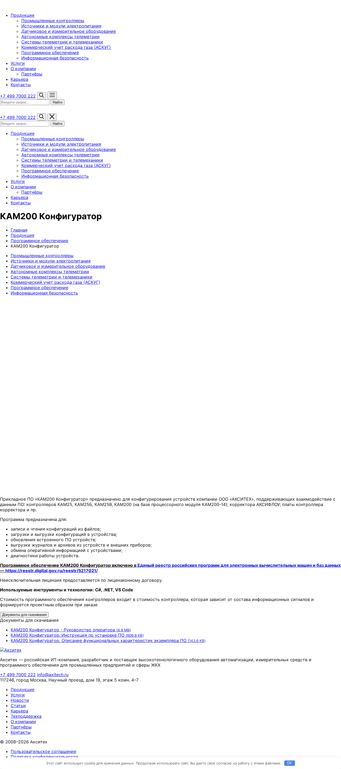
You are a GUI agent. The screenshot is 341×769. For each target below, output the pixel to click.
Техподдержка (26, 716)
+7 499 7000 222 (18, 96)
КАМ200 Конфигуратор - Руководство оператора (71, 629)
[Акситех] (28, 5)
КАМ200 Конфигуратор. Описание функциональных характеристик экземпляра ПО (108, 640)
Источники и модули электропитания (61, 26)
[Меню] (52, 95)
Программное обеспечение (50, 52)
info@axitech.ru (52, 674)
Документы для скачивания (24, 615)
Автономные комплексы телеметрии (60, 36)
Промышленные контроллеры (52, 20)
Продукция (22, 15)
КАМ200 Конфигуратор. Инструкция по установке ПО (77, 635)
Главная (19, 230)
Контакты (21, 84)
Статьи (18, 705)
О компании (23, 68)
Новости (20, 700)
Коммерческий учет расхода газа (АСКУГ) (66, 47)
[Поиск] (41, 95)
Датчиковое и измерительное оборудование (68, 31)
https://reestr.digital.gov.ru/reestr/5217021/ (51, 570)
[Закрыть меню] (51, 117)
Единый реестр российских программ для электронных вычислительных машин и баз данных (239, 565)
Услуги (18, 63)
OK (289, 763)
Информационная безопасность (55, 58)
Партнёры (31, 74)
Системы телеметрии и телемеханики (62, 42)
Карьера (19, 79)
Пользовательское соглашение (43, 751)
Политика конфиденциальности (44, 756)
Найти (57, 102)
